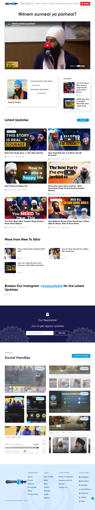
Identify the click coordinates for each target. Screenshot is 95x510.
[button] (38, 3)
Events (57, 3)
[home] (12, 4)
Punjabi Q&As (36, 85)
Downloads (63, 3)
